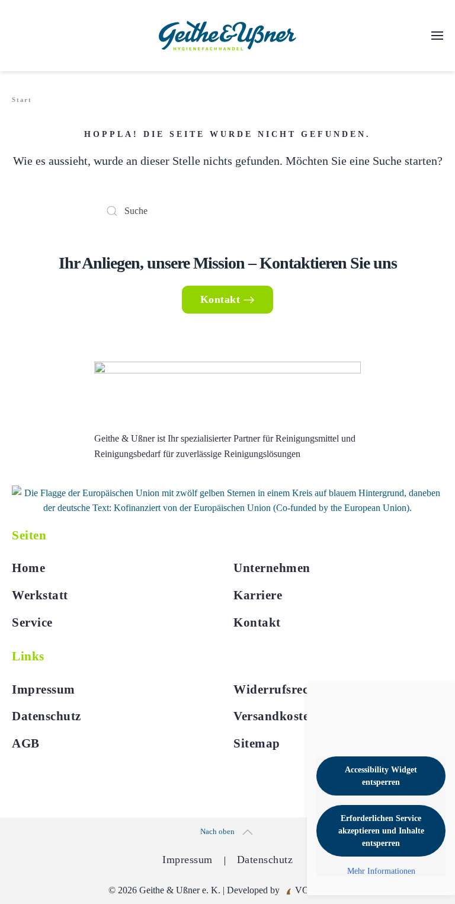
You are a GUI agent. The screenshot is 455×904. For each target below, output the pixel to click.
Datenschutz (46, 716)
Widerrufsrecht (276, 689)
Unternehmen (271, 568)
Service (32, 622)
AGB (26, 743)
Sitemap (256, 743)
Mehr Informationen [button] (381, 871)
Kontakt (220, 299)
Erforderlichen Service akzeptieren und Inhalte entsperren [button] (381, 831)
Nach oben (217, 831)
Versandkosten (274, 716)
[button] (437, 35)
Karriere (257, 595)
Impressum (43, 689)
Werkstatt (40, 595)
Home (28, 568)
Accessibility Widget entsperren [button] (381, 776)
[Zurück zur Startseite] (227, 35)
